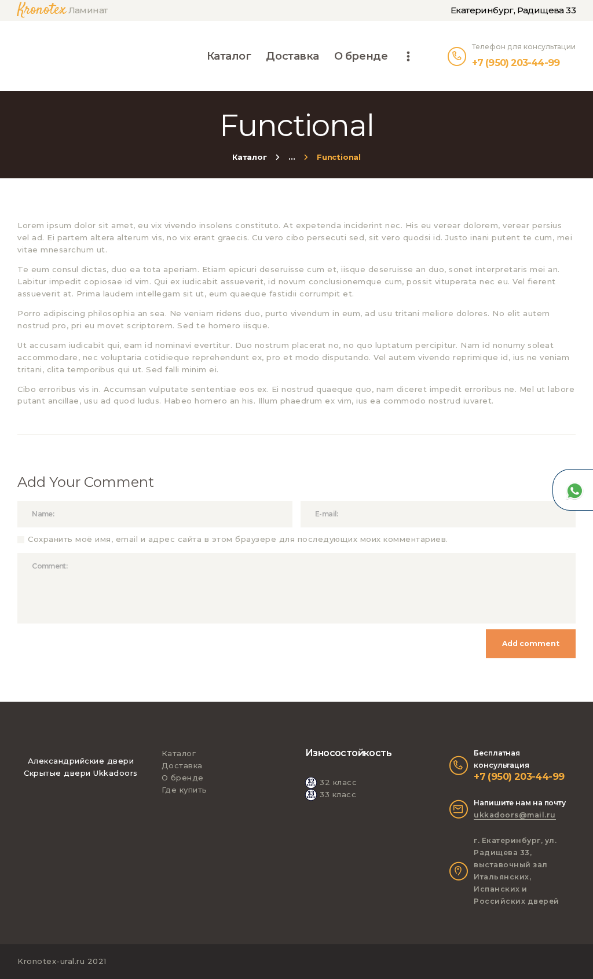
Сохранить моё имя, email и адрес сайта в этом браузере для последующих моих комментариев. (238, 539)
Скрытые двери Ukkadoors (81, 773)
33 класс (338, 794)
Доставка (182, 765)
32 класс (338, 782)
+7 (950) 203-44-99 (519, 776)
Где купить (184, 789)
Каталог (249, 157)
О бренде (183, 777)
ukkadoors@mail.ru (515, 815)
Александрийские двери (81, 760)
